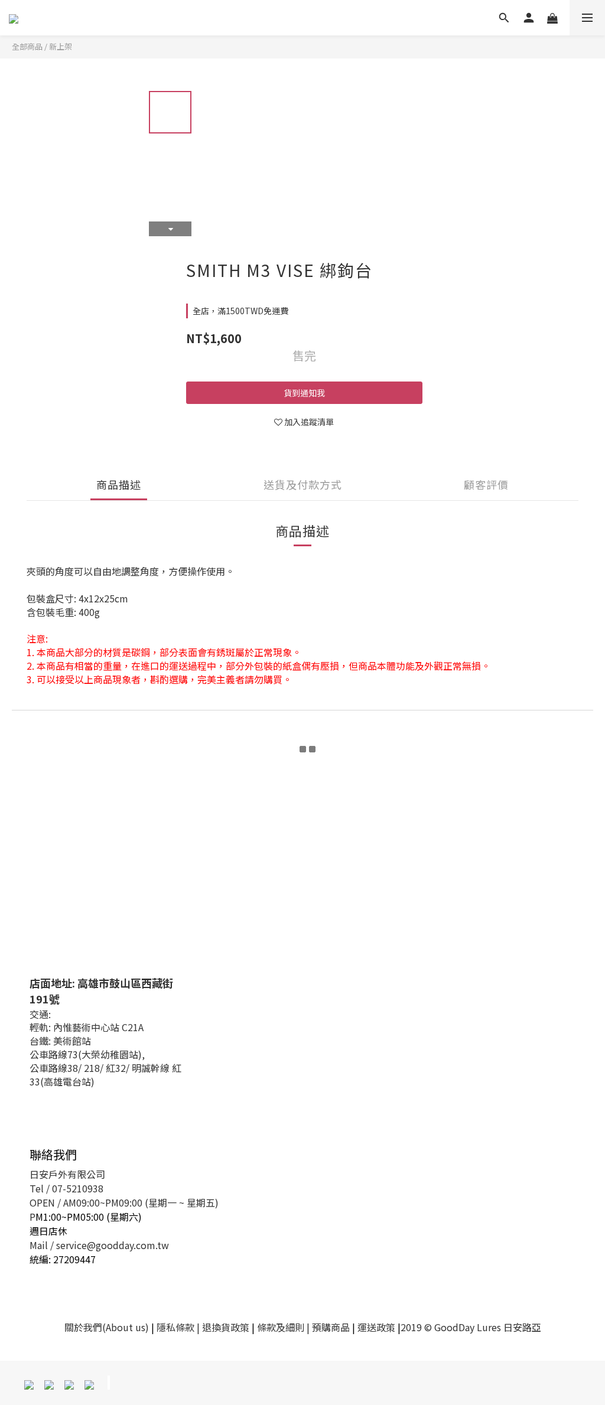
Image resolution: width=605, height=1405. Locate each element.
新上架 (60, 46)
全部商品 (27, 46)
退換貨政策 (225, 1327)
